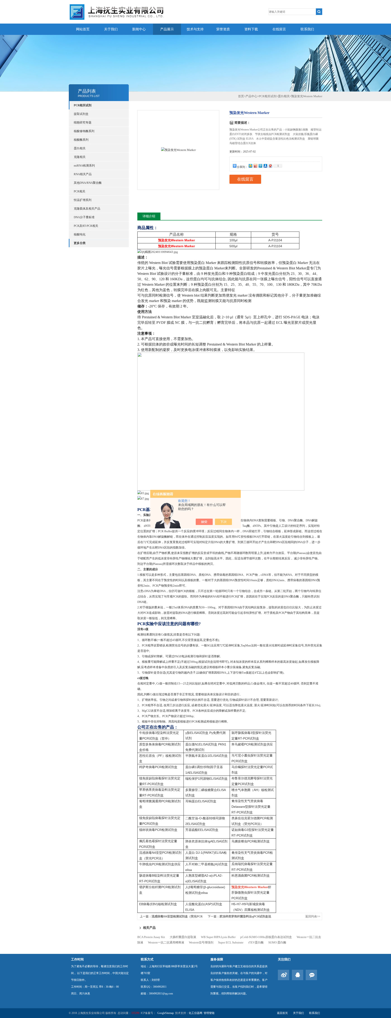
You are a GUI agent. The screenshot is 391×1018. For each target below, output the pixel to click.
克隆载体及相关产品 (87, 208)
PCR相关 (79, 191)
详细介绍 (149, 216)
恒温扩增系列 (82, 200)
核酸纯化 (80, 234)
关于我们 (111, 29)
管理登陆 (209, 1013)
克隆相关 (80, 157)
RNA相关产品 (83, 174)
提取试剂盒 (81, 114)
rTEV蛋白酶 (256, 942)
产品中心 (251, 96)
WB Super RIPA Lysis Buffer (218, 937)
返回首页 (282, 1013)
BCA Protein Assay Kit (151, 937)
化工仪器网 (195, 1013)
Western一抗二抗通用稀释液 (166, 942)
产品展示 (167, 29)
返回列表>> (312, 916)
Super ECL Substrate (230, 942)
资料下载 (251, 29)
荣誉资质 (223, 29)
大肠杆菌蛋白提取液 (183, 937)
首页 (241, 96)
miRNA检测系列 (84, 165)
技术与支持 (195, 29)
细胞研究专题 (82, 122)
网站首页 (83, 29)
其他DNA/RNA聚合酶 (88, 182)
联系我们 (307, 29)
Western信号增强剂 (201, 942)
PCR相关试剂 (82, 105)
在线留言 (279, 29)
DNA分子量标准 (84, 217)
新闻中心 (139, 29)
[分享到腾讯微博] (260, 166)
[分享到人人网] (265, 166)
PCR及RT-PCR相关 (86, 225)
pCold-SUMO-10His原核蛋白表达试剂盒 (266, 937)
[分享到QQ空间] (250, 166)
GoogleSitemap (165, 1013)
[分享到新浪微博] (255, 166)
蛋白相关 (80, 148)
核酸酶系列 (81, 139)
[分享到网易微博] (270, 166)
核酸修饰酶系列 (84, 131)
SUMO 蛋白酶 (277, 942)
